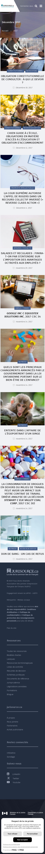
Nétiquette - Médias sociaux (18, 600)
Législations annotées (17, 686)
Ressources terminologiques (20, 663)
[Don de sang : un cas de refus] (22, 532)
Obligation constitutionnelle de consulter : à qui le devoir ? (22, 79)
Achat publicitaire (15, 729)
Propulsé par (7, 850)
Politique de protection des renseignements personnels (20, 847)
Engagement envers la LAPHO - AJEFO (22, 593)
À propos (11, 718)
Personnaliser (32, 834)
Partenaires (12, 725)
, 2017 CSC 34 (22, 315)
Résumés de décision (16, 671)
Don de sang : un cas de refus (22, 553)
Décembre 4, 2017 (24, 208)
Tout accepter (22, 840)
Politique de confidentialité (11, 844)
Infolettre (11, 753)
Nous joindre (12, 722)
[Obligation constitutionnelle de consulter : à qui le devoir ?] (22, 54)
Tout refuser (12, 834)
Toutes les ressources (17, 651)
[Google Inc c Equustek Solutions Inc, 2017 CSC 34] (22, 291)
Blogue (10, 694)
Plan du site (11, 628)
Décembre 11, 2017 (23, 148)
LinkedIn (16, 774)
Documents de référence (18, 678)
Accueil (5, 31)
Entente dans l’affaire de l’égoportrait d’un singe (22, 432)
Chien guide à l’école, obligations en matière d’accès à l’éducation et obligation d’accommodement (22, 137)
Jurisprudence (13, 682)
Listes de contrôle (15, 667)
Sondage (11, 757)
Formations (12, 690)
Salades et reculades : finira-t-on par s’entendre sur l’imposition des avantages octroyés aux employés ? (22, 258)
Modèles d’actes (14, 655)
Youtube (16, 782)
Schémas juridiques (16, 675)
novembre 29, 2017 (23, 268)
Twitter (16, 778)
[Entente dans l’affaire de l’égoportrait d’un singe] (22, 408)
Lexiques (11, 659)
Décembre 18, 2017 (24, 87)
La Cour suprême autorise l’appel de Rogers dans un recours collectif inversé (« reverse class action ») (22, 197)
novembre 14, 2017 (23, 321)
